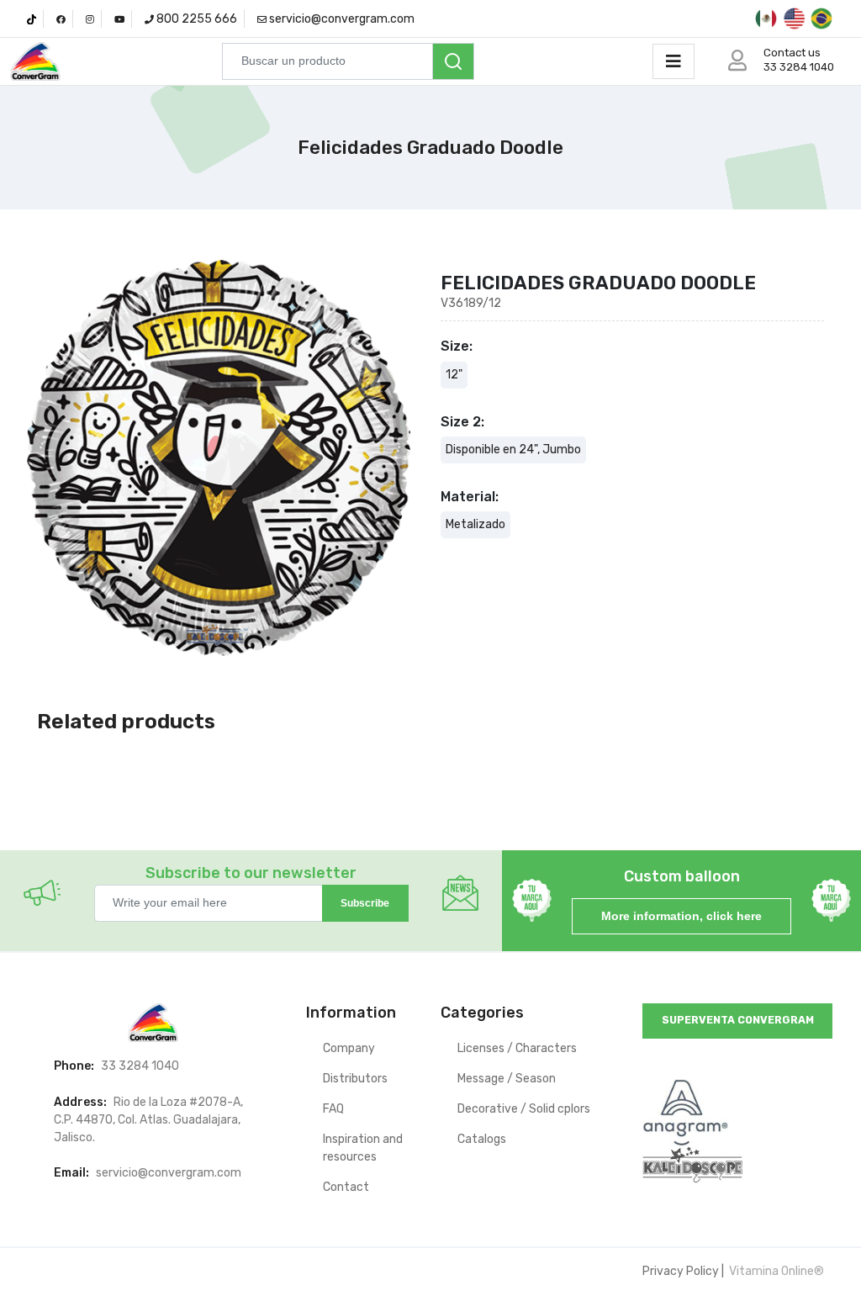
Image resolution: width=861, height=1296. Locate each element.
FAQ (333, 1109)
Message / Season (506, 1078)
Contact (346, 1187)
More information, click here (681, 916)
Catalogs (481, 1139)
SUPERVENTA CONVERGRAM (738, 1019)
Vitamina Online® (775, 1271)
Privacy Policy (680, 1271)
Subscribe (365, 903)
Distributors (355, 1078)
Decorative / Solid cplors (523, 1109)
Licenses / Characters (517, 1048)
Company (349, 1048)
